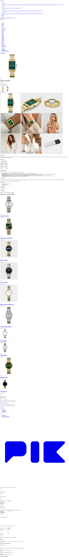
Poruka (9, 533)
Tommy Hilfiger (55, 4)
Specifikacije (2, 159)
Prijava (1, 503)
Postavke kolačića (14, 487)
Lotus (45, 4)
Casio (9, 4)
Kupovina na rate (3, 178)
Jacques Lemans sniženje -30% (17, 8)
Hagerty (30, 4)
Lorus (44, 4)
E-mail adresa (9, 500)
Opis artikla (2, 155)
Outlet (2, 15)
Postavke (2, 543)
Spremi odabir (5, 556)
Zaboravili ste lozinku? (3, 502)
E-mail (9, 528)
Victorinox (62, 4)
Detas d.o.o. (1, 397)
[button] (2, 17)
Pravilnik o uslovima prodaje (5, 416)
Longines (42, 4)
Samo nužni (5, 543)
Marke (3, 23)
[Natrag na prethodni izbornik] (4, 19)
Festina (23, 4)
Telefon (9, 529)
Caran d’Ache (7, 4)
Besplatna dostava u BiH (3, 170)
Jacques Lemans (37, 4)
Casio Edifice (12, 4)
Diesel (19, 4)
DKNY (21, 4)
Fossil (24, 4)
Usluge (3, 16)
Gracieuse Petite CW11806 (5, 326)
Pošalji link (2, 511)
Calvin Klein (3, 4)
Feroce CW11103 (3, 282)
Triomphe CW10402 (4, 215)
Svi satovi (3, 8)
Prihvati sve (8, 543)
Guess (28, 4)
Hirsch (34, 4)
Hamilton (32, 4)
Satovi (1, 91)
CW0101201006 (3, 355)
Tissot (52, 4)
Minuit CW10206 (3, 377)
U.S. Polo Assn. (59, 4)
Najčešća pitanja (4, 411)
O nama (3, 414)
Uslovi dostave (4, 410)
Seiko (50, 4)
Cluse (18, 4)
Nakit (2, 14)
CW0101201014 (3, 391)
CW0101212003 (3, 340)
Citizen (16, 4)
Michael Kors (48, 4)
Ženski (7, 8)
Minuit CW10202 (3, 260)
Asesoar (3, 25)
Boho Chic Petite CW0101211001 (7, 304)
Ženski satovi (3, 49)
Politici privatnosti (2, 542)
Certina (14, 4)
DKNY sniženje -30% (10, 8)
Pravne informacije (4, 415)
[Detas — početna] (2, 19)
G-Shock (26, 4)
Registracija (1, 506)
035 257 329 (2, 407)
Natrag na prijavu (3, 512)
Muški (5, 8)
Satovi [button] (3, 5)
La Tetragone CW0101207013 (6, 238)
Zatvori (1, 539)
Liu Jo (40, 4)
